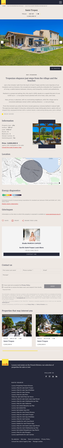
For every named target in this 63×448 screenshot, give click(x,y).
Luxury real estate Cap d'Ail (20, 410)
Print (17, 220)
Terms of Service (41, 304)
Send (53, 286)
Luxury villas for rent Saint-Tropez (22, 414)
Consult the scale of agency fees (11, 147)
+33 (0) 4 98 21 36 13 (31, 250)
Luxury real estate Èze (19, 408)
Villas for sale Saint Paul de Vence (22, 396)
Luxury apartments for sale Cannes (23, 434)
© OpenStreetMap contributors (51, 183)
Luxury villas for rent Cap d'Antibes (23, 417)
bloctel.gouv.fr (5, 302)
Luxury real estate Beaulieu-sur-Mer (23, 405)
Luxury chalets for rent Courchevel (23, 421)
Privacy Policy (26, 285)
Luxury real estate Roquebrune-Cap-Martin (25, 430)
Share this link (31, 220)
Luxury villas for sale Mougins (21, 432)
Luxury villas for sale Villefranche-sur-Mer (25, 401)
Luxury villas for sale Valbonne (21, 403)
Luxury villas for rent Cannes (21, 419)
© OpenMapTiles (41, 183)
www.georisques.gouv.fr (53, 214)
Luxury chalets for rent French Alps (23, 423)
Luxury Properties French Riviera (22, 385)
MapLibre (35, 183)
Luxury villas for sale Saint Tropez (22, 388)
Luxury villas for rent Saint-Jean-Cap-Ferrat (26, 425)
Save (6, 220)
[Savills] (3, 2)
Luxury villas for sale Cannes (21, 392)
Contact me (32, 254)
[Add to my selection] (29, 316)
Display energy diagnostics (10, 204)
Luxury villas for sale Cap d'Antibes (23, 390)
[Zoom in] (59, 159)
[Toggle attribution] (59, 183)
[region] (31, 171)
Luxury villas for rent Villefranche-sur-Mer (25, 428)
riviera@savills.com (21, 298)
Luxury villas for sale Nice (20, 394)
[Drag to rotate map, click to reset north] (59, 164)
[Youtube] (53, 376)
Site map (23, 439)
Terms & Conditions (34, 439)
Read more (9, 114)
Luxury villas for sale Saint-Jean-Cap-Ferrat (26, 399)
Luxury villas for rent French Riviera (23, 412)
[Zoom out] (59, 162)
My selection (15, 439)
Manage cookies (38, 441)
